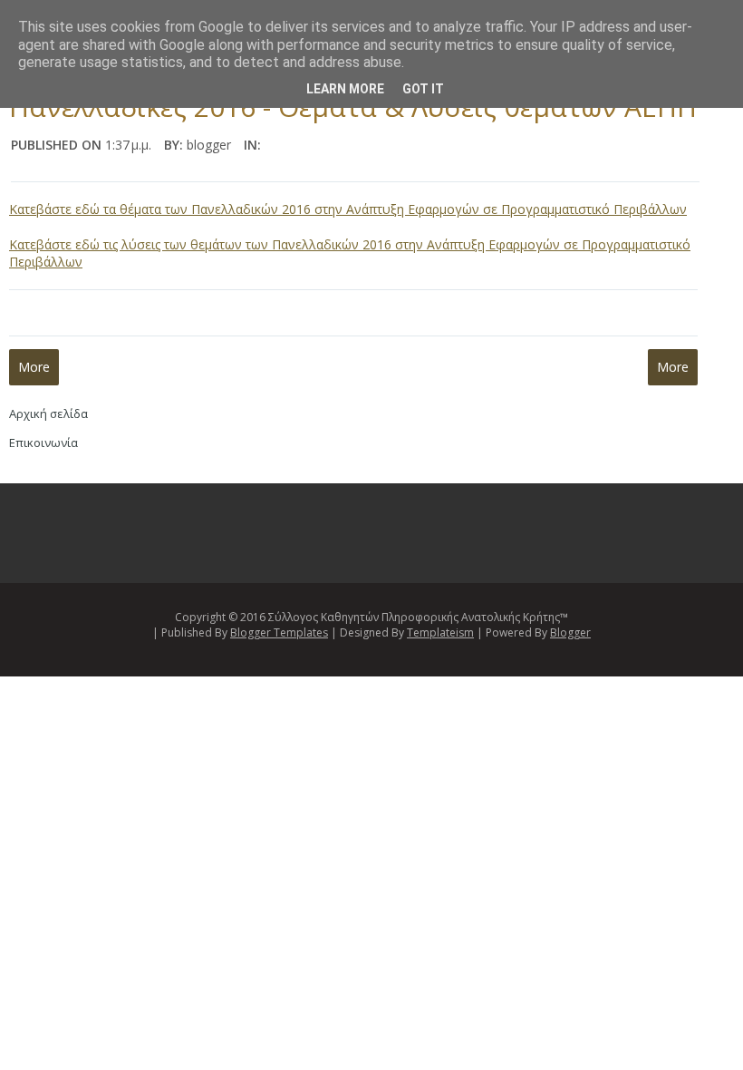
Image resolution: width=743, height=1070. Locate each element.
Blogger (570, 632)
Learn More (345, 89)
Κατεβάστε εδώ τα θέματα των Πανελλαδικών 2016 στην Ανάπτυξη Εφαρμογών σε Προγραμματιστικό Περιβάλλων (348, 209)
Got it (423, 89)
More (34, 366)
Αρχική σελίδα (48, 413)
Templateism (440, 632)
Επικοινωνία (43, 442)
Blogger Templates (279, 632)
